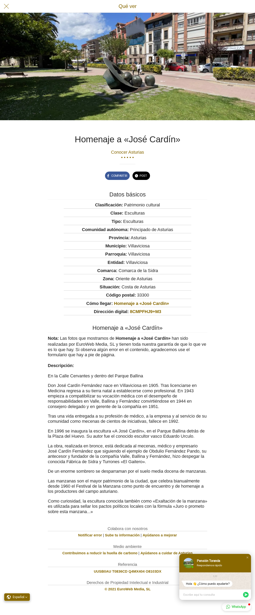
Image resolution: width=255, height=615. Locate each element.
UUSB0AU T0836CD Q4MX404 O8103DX (127, 571)
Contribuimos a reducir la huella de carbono (99, 553)
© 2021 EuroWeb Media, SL (128, 589)
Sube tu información (122, 535)
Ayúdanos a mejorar (160, 535)
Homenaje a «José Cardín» (141, 303)
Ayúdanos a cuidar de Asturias (166, 553)
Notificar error (90, 535)
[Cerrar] (6, 6)
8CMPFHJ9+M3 (145, 311)
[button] (247, 557)
